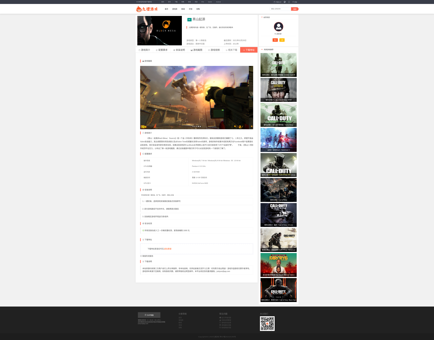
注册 (282, 40)
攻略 (182, 2)
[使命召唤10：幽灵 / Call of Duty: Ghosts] (279, 215)
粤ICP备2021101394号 (228, 337)
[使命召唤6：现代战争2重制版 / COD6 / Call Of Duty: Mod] (279, 65)
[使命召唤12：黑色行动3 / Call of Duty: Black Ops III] (279, 290)
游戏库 (174, 9)
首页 (162, 2)
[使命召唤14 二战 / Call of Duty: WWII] (279, 90)
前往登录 (167, 249)
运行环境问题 (226, 318)
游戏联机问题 (226, 325)
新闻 (183, 9)
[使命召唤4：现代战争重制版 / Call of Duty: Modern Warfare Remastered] (279, 115)
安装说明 (180, 50)
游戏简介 (145, 50)
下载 (176, 2)
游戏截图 (197, 50)
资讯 (169, 2)
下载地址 (250, 50)
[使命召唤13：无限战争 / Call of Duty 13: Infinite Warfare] (279, 165)
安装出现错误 (226, 320)
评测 (190, 9)
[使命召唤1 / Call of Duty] (279, 190)
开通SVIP (278, 2)
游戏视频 (215, 50)
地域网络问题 (226, 327)
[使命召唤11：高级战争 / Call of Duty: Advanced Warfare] (279, 240)
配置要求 (162, 50)
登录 (295, 2)
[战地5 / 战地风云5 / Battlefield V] (279, 140)
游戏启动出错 (226, 322)
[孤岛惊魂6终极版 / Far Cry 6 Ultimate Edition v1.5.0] (279, 265)
